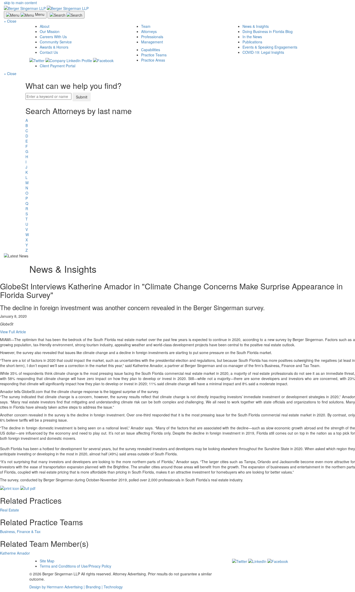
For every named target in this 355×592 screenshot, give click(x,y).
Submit (81, 96)
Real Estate (9, 510)
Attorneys (149, 31)
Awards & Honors (54, 47)
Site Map (47, 560)
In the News (252, 36)
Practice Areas (153, 60)
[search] (177, 180)
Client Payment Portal (57, 65)
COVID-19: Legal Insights (263, 52)
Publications (252, 41)
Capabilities (150, 49)
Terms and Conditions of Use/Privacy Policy (75, 566)
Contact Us (49, 52)
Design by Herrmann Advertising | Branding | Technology (76, 586)
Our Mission (50, 31)
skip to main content (20, 2)
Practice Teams (154, 54)
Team (145, 26)
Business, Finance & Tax (20, 531)
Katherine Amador (15, 553)
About (44, 26)
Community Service (56, 41)
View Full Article (13, 331)
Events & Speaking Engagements (269, 47)
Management (152, 41)
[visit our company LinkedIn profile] (257, 560)
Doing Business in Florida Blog (267, 31)
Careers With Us (53, 36)
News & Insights (255, 26)
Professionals (152, 36)
